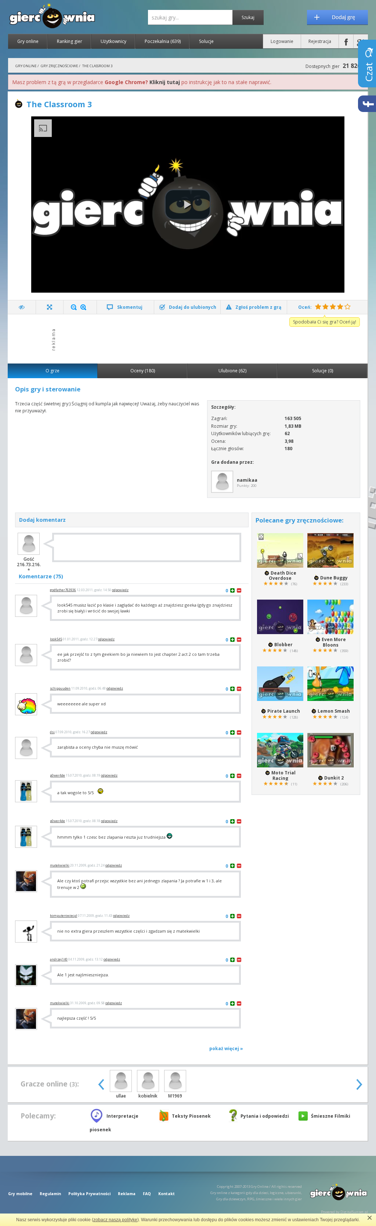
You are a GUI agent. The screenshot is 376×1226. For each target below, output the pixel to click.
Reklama (126, 1193)
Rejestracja (319, 41)
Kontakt (166, 1193)
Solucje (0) (322, 371)
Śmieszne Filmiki (330, 1116)
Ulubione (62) (232, 371)
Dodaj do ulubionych (192, 307)
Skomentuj (129, 307)
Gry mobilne (20, 1193)
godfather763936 (63, 590)
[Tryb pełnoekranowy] (50, 307)
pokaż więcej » (226, 1048)
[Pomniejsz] (74, 307)
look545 (56, 639)
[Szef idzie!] (22, 307)
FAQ (147, 1193)
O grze (52, 371)
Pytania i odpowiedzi (265, 1116)
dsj (52, 732)
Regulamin (50, 1193)
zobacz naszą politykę (115, 1219)
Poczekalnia (163, 41)
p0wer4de (57, 775)
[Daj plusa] (232, 590)
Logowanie (282, 41)
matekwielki (59, 865)
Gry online (28, 41)
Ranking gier (69, 41)
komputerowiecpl (63, 916)
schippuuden (60, 688)
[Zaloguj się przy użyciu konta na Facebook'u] (346, 41)
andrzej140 (59, 959)
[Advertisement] (189, 338)
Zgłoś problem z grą (258, 307)
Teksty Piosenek (191, 1116)
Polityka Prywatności (89, 1193)
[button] (187, 204)
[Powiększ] (83, 307)
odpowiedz (120, 590)
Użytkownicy (113, 41)
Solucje (206, 41)
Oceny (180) (142, 371)
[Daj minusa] (239, 590)
